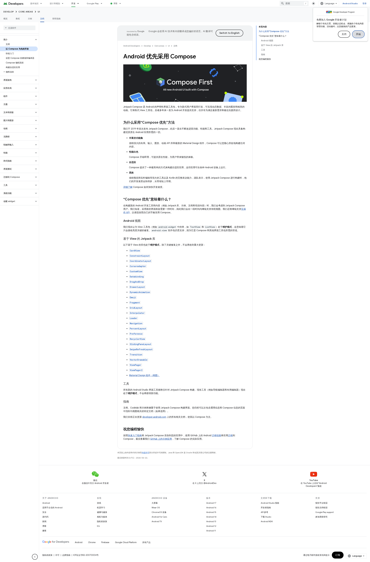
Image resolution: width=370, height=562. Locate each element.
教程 (18, 18)
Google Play (93, 3)
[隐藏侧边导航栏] (35, 557)
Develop (8, 11)
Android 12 (211, 526)
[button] (17, 39)
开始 (358, 34)
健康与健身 (102, 512)
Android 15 (211, 512)
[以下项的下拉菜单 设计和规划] (64, 3)
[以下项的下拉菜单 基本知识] (42, 3)
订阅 (337, 555)
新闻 (44, 521)
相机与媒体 (102, 517)
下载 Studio (266, 517)
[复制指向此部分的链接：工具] (132, 384)
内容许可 (145, 452)
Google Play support (324, 512)
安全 (44, 512)
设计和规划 (55, 3)
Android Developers (131, 46)
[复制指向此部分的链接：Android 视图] (143, 221)
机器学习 (101, 507)
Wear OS (156, 507)
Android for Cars (159, 517)
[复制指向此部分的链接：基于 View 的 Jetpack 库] (158, 239)
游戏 (99, 503)
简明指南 (56, 18)
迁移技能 (216, 435)
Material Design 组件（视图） (144, 375)
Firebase (105, 542)
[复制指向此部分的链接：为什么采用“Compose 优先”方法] (178, 122)
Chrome (92, 542)
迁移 (230, 435)
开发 (73, 3)
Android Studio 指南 (270, 503)
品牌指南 (66, 555)
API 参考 (264, 512)
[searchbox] (19, 28)
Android (46, 503)
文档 (42, 18)
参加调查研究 (321, 517)
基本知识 (34, 3)
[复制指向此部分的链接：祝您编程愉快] (147, 429)
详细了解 (128, 187)
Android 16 (211, 507)
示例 (30, 18)
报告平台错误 (321, 503)
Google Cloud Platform (126, 542)
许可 (57, 555)
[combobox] (294, 3)
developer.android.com (154, 417)
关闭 (344, 34)
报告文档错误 (321, 507)
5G (98, 526)
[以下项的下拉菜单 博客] (121, 3)
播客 (44, 530)
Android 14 (211, 517)
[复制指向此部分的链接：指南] (132, 402)
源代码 (45, 517)
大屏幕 (155, 503)
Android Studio (350, 3)
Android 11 (211, 530)
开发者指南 (266, 507)
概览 (5, 18)
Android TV (157, 521)
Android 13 (211, 521)
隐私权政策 (102, 521)
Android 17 (211, 503)
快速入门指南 (135, 435)
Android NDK (267, 521)
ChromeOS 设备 (159, 512)
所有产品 (146, 542)
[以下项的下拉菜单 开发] (79, 3)
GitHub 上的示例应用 (161, 439)
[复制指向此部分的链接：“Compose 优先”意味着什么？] (174, 199)
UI (39, 11)
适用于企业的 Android (52, 507)
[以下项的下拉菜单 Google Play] (103, 3)
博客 (115, 3)
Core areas (25, 11)
